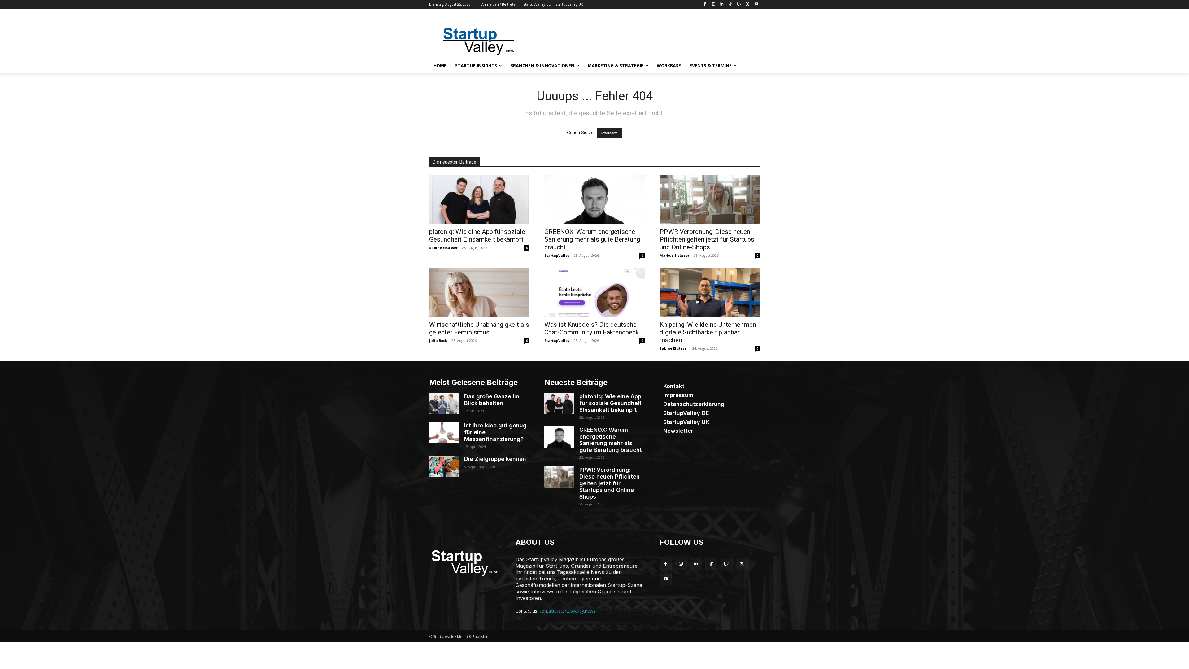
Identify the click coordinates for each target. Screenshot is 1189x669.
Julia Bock (438, 340)
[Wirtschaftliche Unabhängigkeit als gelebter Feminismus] (479, 292)
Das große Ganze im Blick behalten (491, 399)
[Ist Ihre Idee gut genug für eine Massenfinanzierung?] (444, 432)
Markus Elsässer (674, 255)
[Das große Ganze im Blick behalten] (444, 403)
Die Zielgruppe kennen (495, 459)
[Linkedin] (721, 4)
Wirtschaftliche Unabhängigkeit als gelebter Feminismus (479, 328)
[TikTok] (730, 4)
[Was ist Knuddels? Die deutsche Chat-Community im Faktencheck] (594, 292)
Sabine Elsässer (443, 247)
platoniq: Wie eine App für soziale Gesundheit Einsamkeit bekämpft (477, 235)
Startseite (609, 133)
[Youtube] (756, 4)
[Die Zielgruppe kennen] (444, 466)
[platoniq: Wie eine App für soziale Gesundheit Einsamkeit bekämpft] (479, 199)
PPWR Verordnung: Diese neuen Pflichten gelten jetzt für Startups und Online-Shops (707, 239)
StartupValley (556, 255)
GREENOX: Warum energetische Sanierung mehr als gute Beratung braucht (592, 239)
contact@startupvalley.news (567, 611)
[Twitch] (739, 4)
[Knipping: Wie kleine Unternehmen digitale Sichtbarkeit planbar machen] (710, 292)
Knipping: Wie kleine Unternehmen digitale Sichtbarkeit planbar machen (708, 332)
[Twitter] (747, 4)
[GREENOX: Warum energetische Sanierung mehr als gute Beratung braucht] (594, 199)
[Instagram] (713, 4)
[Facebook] (704, 4)
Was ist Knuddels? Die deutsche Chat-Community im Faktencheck (591, 328)
